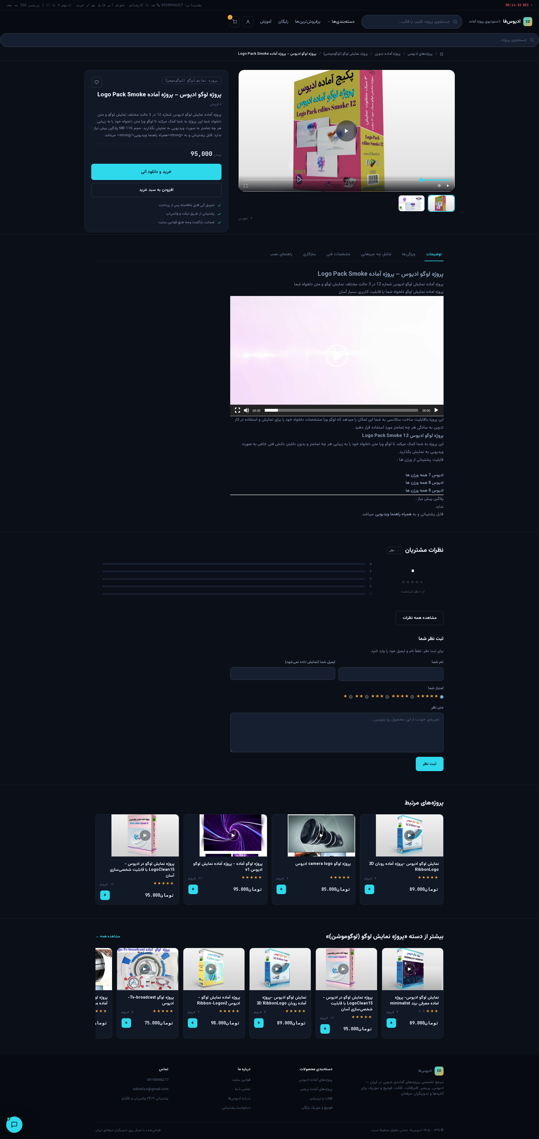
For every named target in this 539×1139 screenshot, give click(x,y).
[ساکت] (246, 410)
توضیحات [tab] (434, 254)
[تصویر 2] (411, 203)
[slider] (341, 410)
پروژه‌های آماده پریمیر (316, 1089)
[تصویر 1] (441, 203)
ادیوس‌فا (499, 21)
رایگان (283, 22)
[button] (337, 356)
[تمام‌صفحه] (245, 186)
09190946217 (157, 1080)
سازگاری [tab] (309, 254)
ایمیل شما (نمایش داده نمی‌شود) (310, 662)
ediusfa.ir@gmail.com (150, 1089)
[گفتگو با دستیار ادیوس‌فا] (14, 1125)
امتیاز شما (436, 688)
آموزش (265, 22)
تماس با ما (242, 1089)
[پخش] (448, 185)
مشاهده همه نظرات (420, 618)
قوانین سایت (241, 1080)
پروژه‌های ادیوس (420, 54)
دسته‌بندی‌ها (343, 21)
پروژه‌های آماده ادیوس (315, 1080)
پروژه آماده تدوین (388, 54)
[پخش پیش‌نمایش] (347, 131)
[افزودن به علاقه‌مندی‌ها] (96, 82)
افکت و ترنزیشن (321, 1098)
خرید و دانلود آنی (156, 171)
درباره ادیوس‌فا (239, 1098)
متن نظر (437, 707)
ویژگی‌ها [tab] (408, 254)
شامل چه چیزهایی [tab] (376, 254)
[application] (337, 356)
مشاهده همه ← (107, 936)
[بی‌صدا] (440, 185)
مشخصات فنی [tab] (338, 254)
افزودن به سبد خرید (156, 190)
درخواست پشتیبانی (236, 1108)
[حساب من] (248, 21)
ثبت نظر (430, 764)
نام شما (438, 662)
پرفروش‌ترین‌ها (307, 22)
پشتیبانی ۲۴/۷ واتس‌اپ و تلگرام (145, 1098)
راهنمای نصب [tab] (281, 254)
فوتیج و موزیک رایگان (317, 1108)
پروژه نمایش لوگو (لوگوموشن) (345, 54)
